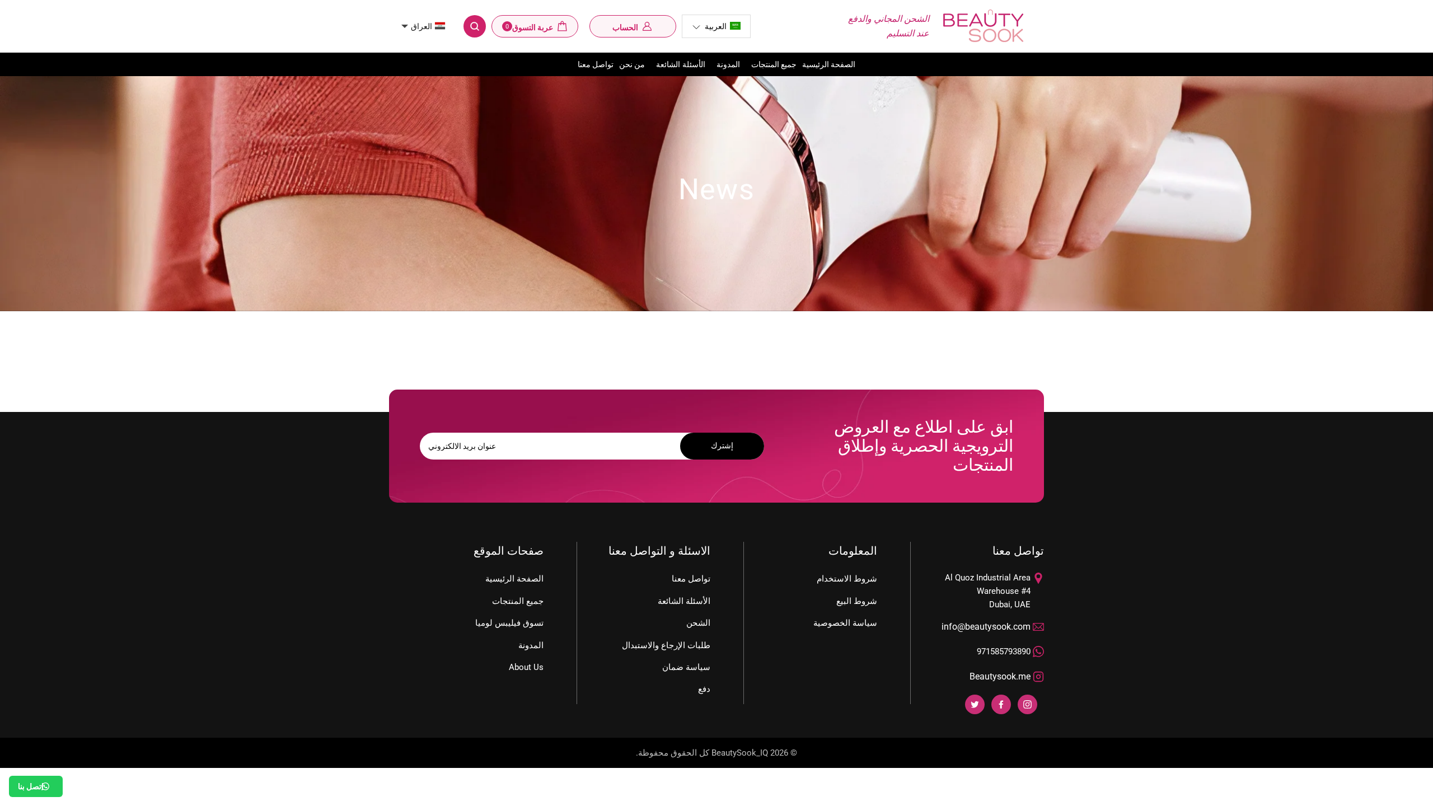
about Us (526, 667)
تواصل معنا (596, 64)
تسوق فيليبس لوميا (509, 623)
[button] (716, 26)
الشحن (698, 623)
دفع (704, 689)
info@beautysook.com (986, 626)
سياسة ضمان (686, 667)
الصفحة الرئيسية (828, 64)
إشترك (722, 445)
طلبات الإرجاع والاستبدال (666, 645)
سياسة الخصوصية (845, 623)
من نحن (632, 64)
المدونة (728, 64)
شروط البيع (856, 601)
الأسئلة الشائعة (680, 64)
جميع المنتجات (774, 64)
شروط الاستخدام (847, 579)
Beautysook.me (1000, 676)
